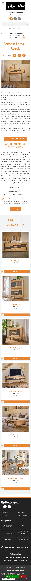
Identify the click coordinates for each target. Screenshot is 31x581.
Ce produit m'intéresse (16, 138)
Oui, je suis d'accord (12, 576)
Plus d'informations (8, 578)
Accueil (8, 567)
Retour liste (8, 55)
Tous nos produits (16, 33)
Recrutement (20, 512)
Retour (16, 209)
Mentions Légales (19, 567)
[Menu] (3, 3)
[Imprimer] (14, 55)
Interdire (23, 576)
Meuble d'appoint (14, 37)
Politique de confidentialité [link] (22, 578)
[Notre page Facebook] (15, 18)
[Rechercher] (27, 24)
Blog (15, 560)
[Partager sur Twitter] (24, 55)
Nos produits (14, 28)
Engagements (23, 560)
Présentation (6, 512)
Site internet (7, 560)
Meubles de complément (17, 35)
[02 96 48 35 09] (11, 18)
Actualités (5, 515)
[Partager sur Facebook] (19, 55)
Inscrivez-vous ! (23, 547)
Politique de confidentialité (15, 570)
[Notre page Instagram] (19, 18)
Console (23, 37)
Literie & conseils (22, 515)
